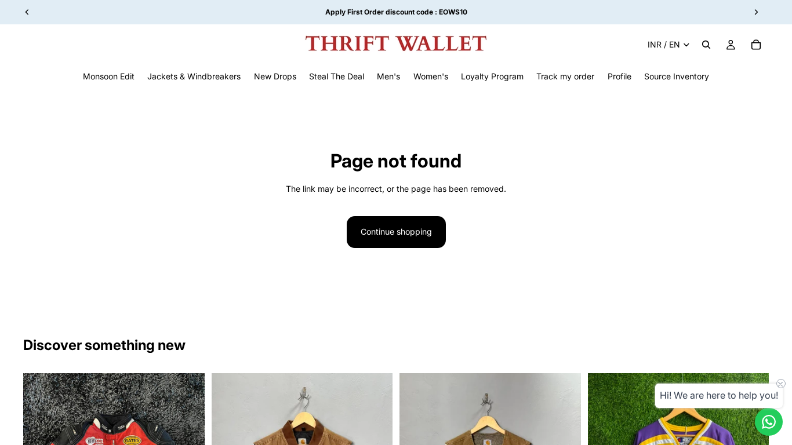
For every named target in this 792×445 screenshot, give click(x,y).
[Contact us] (769, 422)
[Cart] (756, 44)
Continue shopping (396, 231)
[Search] (706, 44)
